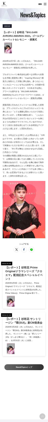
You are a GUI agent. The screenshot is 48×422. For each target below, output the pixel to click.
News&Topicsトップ (24, 367)
